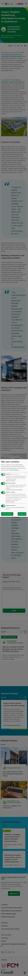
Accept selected (7, 514)
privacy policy (14, 470)
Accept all (22, 514)
